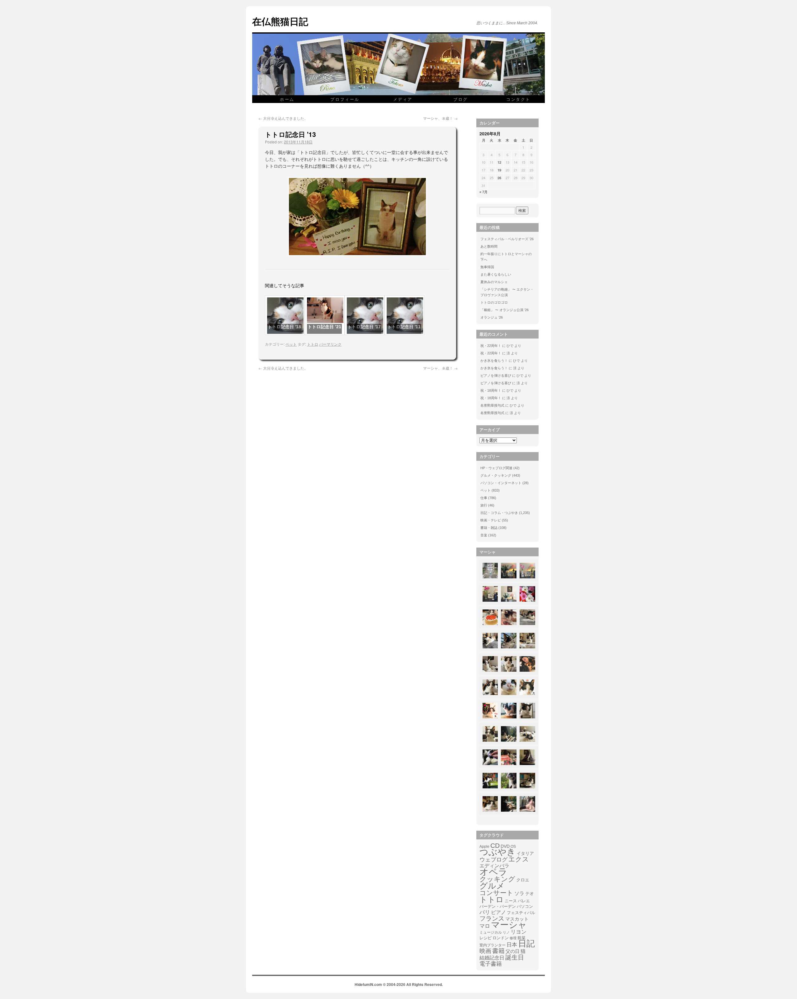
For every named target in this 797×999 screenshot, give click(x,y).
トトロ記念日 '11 (404, 326)
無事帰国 (487, 267)
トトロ (312, 344)
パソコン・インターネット (500, 483)
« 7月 (483, 192)
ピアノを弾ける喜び (495, 375)
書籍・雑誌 (489, 528)
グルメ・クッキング (495, 475)
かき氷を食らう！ (494, 360)
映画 (485, 951)
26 (499, 177)
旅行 (483, 505)
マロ (484, 926)
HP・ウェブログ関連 (496, 468)
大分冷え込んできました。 (283, 118)
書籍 (498, 951)
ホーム (287, 99)
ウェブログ (493, 859)
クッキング (497, 879)
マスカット (517, 919)
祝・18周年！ (490, 390)
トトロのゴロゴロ (494, 302)
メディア (403, 99)
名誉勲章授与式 (492, 405)
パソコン (525, 906)
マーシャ (509, 925)
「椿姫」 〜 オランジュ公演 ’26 (504, 310)
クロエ (522, 880)
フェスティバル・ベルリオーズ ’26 (507, 239)
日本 (512, 945)
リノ (506, 932)
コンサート (496, 893)
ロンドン (501, 938)
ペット (291, 344)
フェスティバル (521, 913)
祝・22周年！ (490, 346)
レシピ (485, 938)
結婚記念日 (491, 957)
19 (499, 170)
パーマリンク (330, 344)
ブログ (460, 99)
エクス (518, 859)
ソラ (519, 893)
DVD (505, 846)
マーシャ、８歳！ (440, 118)
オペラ (493, 872)
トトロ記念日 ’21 (324, 326)
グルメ (492, 886)
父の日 (513, 951)
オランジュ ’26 (491, 317)
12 (499, 162)
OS (513, 846)
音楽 (483, 535)
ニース (511, 901)
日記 (526, 943)
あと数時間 (489, 246)
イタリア (525, 853)
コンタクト (518, 99)
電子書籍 (490, 964)
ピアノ (498, 912)
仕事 (483, 498)
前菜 (521, 938)
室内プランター (492, 945)
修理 (513, 938)
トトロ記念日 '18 (284, 326)
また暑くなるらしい (495, 274)
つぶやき (497, 852)
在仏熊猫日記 (280, 21)
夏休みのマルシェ (494, 282)
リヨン (518, 932)
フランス (491, 918)
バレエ (524, 901)
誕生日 (514, 957)
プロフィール (345, 99)
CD (495, 845)
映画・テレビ (490, 520)
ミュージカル (490, 932)
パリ (484, 912)
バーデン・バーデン (497, 906)
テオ (529, 893)
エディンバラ (494, 865)
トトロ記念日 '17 (364, 326)
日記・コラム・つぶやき (499, 513)
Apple (484, 846)
